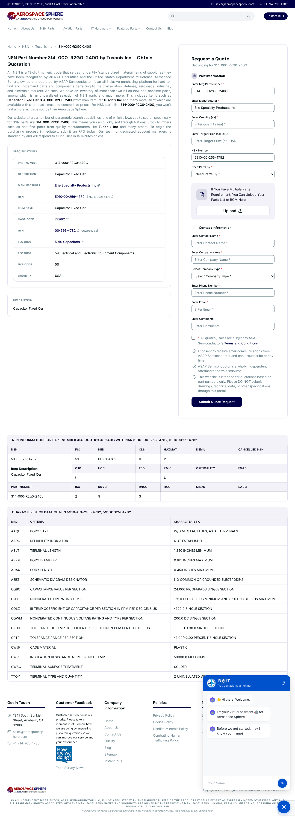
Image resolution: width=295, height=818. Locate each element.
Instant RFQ (276, 16)
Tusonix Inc (43, 46)
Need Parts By (202, 167)
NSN (25, 46)
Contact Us (154, 28)
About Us (28, 28)
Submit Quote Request (217, 402)
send (282, 783)
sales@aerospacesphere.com (234, 4)
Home (11, 28)
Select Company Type (207, 269)
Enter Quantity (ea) (205, 117)
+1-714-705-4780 (276, 4)
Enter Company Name (207, 252)
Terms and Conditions (241, 343)
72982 (60, 219)
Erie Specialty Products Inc (75, 185)
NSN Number (200, 150)
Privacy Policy (163, 715)
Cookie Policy (163, 722)
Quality (109, 741)
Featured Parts (127, 28)
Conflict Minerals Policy (170, 729)
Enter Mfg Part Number (208, 84)
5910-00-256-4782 (70, 197)
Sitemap (110, 754)
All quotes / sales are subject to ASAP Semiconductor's (228, 340)
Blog (170, 28)
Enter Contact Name (206, 235)
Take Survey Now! (70, 768)
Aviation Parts (73, 28)
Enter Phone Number (206, 285)
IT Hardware (99, 28)
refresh (283, 683)
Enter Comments (202, 318)
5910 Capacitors (67, 242)
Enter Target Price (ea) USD (210, 134)
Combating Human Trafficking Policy (167, 737)
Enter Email (200, 302)
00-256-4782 (65, 230)
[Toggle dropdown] (56, 28)
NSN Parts (47, 28)
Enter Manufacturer (205, 100)
